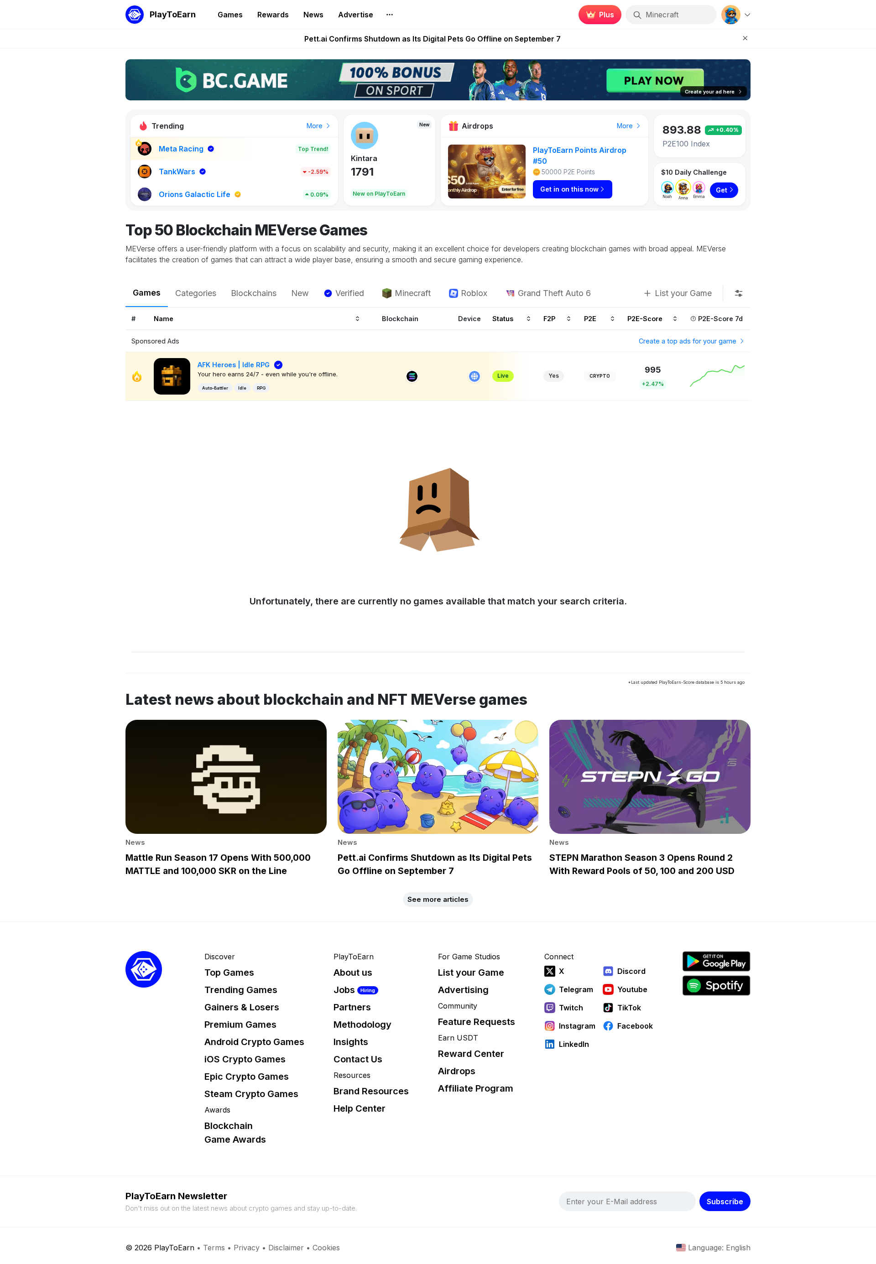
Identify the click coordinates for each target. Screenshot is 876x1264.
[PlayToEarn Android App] (716, 961)
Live (503, 375)
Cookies (326, 1247)
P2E (590, 318)
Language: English (719, 1247)
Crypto (599, 376)
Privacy (247, 1247)
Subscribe (725, 1201)
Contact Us (358, 1059)
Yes (553, 375)
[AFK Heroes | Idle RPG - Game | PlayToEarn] (172, 376)
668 (362, 171)
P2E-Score (644, 318)
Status (502, 318)
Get (721, 190)
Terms (214, 1247)
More (315, 126)
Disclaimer (286, 1247)
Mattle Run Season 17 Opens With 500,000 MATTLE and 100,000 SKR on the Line (432, 38)
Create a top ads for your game (688, 341)
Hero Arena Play (380, 158)
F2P (549, 318)
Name (163, 318)
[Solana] (412, 376)
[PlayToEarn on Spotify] (716, 985)
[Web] (474, 376)
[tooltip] (739, 293)
